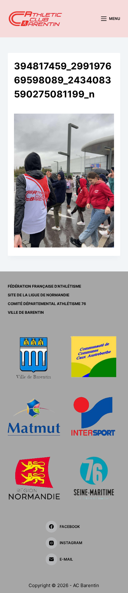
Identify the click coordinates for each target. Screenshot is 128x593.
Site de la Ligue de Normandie (38, 295)
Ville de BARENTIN (26, 312)
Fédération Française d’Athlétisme (44, 286)
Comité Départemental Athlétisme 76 (47, 303)
